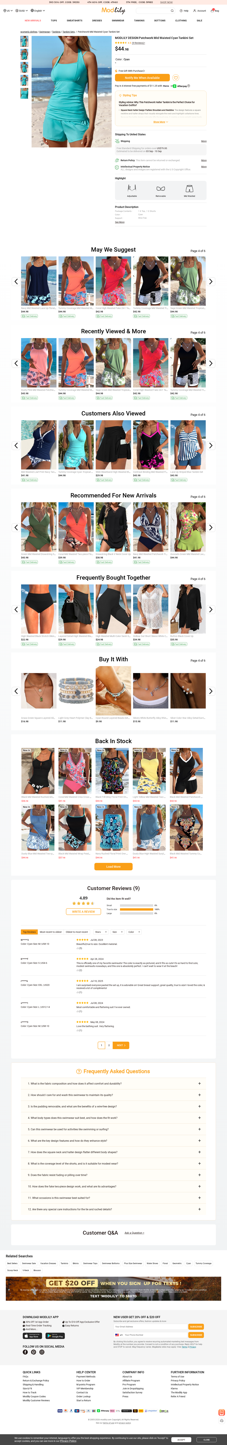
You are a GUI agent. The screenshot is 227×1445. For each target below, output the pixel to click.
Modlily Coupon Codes (34, 1396)
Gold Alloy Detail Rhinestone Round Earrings (43, 718)
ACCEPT (181, 1440)
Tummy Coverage (203, 1263)
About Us (127, 1376)
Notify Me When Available (142, 78)
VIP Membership (84, 1388)
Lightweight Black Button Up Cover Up (115, 636)
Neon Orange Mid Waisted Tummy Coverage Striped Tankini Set (165, 308)
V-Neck (26, 1270)
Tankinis (56, 31)
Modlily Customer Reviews (36, 1400)
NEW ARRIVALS (33, 20)
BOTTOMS (159, 20)
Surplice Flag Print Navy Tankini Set (151, 472)
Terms (184, 1347)
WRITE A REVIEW (83, 911)
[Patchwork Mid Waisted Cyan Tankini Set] (72, 91)
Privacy (192, 1347)
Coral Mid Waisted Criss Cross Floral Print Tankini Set (85, 797)
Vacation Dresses (48, 1263)
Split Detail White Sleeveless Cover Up (77, 636)
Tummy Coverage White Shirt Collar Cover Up (81, 554)
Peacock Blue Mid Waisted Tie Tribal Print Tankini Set (122, 554)
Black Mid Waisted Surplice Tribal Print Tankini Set (195, 554)
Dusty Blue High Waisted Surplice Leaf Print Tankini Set (161, 853)
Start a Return (83, 1400)
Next (120, 1045)
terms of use (108, 1423)
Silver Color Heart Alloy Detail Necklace (115, 718)
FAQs (25, 1376)
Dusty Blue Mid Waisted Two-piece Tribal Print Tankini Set (50, 853)
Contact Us (82, 1392)
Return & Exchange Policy (36, 1380)
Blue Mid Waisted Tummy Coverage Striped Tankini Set (160, 554)
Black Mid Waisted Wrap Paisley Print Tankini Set (83, 853)
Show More (159, 122)
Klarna (174, 1388)
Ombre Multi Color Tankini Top (111, 472)
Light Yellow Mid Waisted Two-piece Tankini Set (157, 797)
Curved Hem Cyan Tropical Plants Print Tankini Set (196, 308)
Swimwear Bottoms (110, 1263)
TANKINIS (139, 20)
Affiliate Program (131, 1380)
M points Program (85, 1384)
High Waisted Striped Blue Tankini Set (115, 308)
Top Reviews (29, 932)
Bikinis (76, 1263)
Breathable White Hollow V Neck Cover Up (42, 636)
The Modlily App (179, 1392)
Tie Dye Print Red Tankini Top (36, 472)
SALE (199, 20)
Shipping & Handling (33, 1384)
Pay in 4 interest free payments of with (144, 85)
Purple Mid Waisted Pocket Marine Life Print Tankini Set (49, 554)
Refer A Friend (178, 1396)
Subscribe (196, 1326)
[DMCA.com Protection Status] (164, 1411)
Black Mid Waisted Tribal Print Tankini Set (117, 390)
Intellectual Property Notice (185, 1384)
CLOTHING (181, 20)
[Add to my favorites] (175, 77)
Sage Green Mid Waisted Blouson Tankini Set (81, 308)
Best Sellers (12, 1263)
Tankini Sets (68, 31)
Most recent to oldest (51, 932)
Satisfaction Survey (132, 1392)
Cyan (188, 1263)
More (204, 141)
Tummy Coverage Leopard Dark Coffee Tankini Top (196, 390)
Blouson (37, 1270)
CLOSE (207, 1440)
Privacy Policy (178, 1380)
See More (119, 222)
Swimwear (44, 31)
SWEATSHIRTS (74, 20)
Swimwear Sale (29, 1263)
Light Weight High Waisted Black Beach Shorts (194, 636)
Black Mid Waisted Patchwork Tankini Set (191, 797)
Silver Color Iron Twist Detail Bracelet (151, 718)
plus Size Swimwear (133, 1263)
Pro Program (129, 1384)
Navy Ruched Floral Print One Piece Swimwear (119, 853)
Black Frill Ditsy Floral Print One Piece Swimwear (120, 797)
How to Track (29, 1392)
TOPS (54, 20)
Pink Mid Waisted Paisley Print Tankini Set (42, 308)
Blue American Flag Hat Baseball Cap (77, 718)
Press (125, 1396)
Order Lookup (83, 1396)
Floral (165, 1263)
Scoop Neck (12, 1270)
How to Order (83, 1380)
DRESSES (97, 20)
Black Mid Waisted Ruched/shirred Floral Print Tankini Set (50, 797)
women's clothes (28, 31)
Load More (113, 866)
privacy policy (125, 1423)
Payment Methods (85, 1376)
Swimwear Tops (90, 1263)
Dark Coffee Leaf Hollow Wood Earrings (190, 718)
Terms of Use (177, 1376)
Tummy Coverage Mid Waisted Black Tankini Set (194, 472)
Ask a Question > (134, 1232)
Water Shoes (152, 1263)
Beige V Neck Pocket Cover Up (148, 636)
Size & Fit (27, 1388)
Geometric (177, 1263)
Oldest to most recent (77, 932)
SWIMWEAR (118, 20)
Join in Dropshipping (133, 1388)
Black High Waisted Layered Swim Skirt (78, 472)
